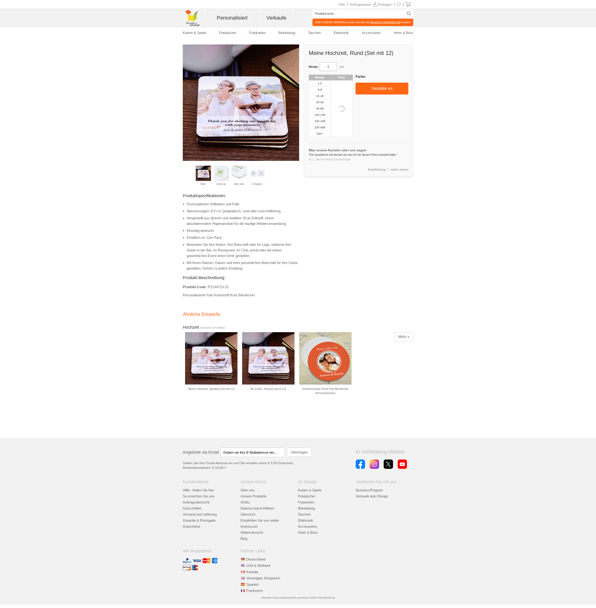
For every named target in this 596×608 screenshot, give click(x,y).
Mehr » (404, 337)
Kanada (252, 572)
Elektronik (305, 520)
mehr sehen (399, 169)
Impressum (249, 526)
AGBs (245, 502)
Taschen (304, 514)
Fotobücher (306, 496)
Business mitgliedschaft (385, 22)
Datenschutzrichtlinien (257, 508)
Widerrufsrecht (251, 532)
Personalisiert (232, 18)
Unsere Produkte (253, 496)
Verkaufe (276, 18)
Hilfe (342, 4)
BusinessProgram (369, 490)
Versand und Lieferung (200, 514)
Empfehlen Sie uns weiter (259, 520)
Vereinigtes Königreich (263, 578)
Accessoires (307, 526)
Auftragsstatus (360, 4)
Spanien (252, 584)
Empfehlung (377, 169)
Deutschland (255, 559)
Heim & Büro (308, 532)
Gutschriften (192, 508)
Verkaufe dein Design (372, 496)
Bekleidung (306, 508)
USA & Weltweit (258, 565)
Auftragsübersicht (196, 502)
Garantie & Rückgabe (199, 520)
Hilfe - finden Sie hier (198, 490)
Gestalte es (382, 88)
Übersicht (247, 514)
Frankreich (254, 591)
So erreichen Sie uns (198, 496)
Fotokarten (306, 502)
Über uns (247, 490)
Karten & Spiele (310, 490)
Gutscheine (191, 526)
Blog (243, 538)
